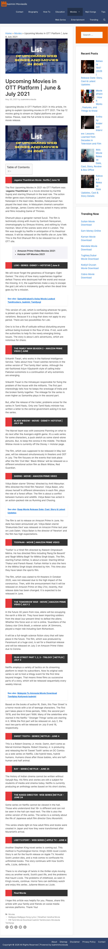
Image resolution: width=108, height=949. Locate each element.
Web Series (60, 19)
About (54, 942)
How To (46, 12)
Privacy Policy (88, 942)
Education (60, 12)
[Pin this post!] (20, 928)
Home (8, 33)
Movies (73, 12)
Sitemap (63, 942)
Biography (33, 12)
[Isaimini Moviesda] (14, 4)
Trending (94, 19)
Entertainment (77, 19)
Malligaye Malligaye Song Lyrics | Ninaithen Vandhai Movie (34, 917)
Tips (103, 12)
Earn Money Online (91, 230)
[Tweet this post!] (11, 928)
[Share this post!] (7, 928)
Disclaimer (75, 942)
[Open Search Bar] (104, 20)
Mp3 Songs (90, 12)
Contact (19, 12)
